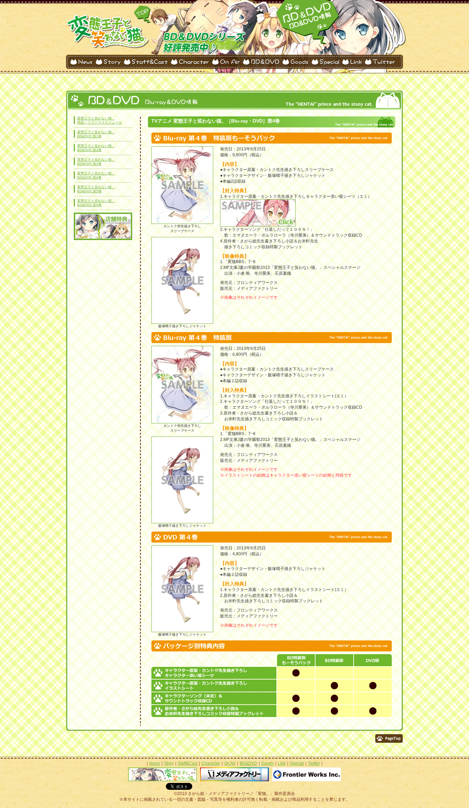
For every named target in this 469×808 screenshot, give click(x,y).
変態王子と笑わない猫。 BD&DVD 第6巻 (96, 203)
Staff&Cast (187, 763)
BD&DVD (248, 763)
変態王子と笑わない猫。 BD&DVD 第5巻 (96, 189)
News (154, 763)
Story (169, 763)
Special (297, 763)
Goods (267, 763)
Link (282, 763)
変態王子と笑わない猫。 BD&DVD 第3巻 (96, 162)
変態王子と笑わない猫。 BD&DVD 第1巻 (96, 134)
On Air (230, 763)
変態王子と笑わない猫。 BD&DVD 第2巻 (96, 148)
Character (211, 763)
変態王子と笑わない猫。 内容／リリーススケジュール (99, 120)
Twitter (314, 763)
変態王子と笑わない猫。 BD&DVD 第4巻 (96, 175)
